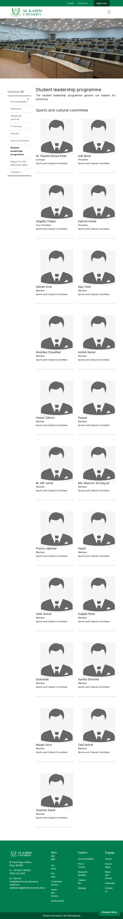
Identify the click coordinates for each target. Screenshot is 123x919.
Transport (15, 172)
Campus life (16, 91)
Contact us (82, 3)
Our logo (53, 875)
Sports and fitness (19, 140)
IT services (16, 126)
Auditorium (15, 108)
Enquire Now (109, 912)
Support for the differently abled (18, 163)
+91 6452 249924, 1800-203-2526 (20, 872)
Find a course (81, 865)
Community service (56, 883)
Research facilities (82, 873)
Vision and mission (54, 892)
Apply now (101, 3)
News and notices (108, 875)
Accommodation (19, 101)
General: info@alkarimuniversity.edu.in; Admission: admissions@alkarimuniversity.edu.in (27, 883)
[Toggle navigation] (109, 12)
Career (70, 3)
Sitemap (82, 888)
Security (14, 133)
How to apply (108, 865)
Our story (53, 867)
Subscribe (110, 883)
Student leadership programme (17, 151)
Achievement (57, 901)
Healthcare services (16, 117)
